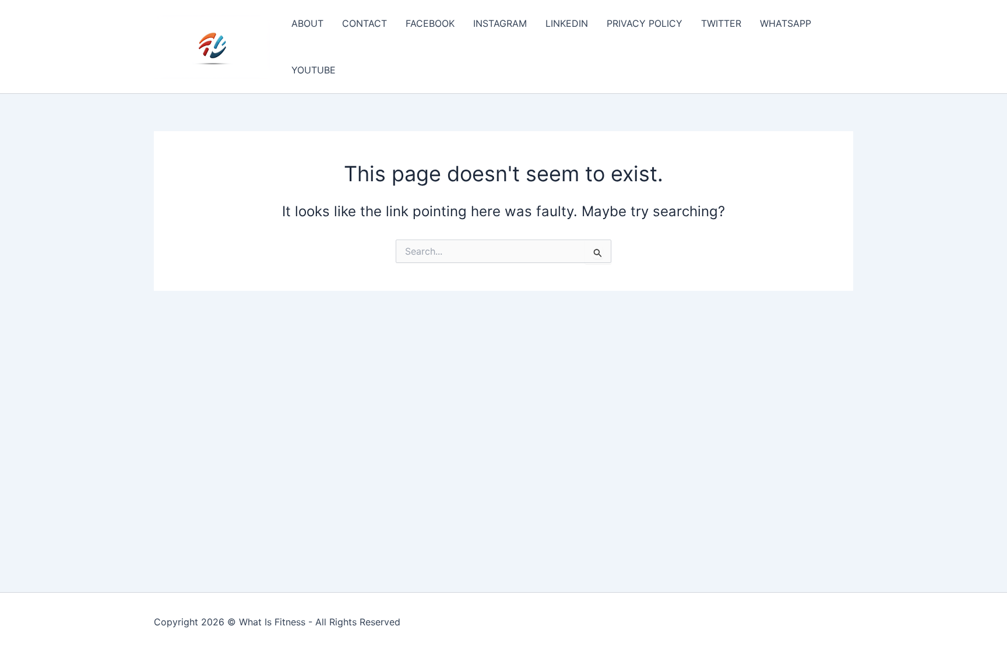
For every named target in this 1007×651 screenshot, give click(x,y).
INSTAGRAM (500, 23)
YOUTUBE (313, 70)
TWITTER (721, 23)
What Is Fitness (272, 622)
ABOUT (307, 23)
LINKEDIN (566, 23)
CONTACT (364, 23)
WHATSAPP (785, 23)
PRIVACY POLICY (644, 23)
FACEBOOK (430, 23)
